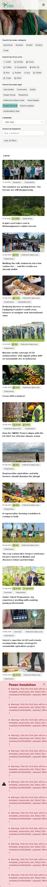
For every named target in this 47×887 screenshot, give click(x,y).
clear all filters (10, 141)
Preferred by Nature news (13, 100)
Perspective (23, 95)
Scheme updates (27, 106)
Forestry (39, 45)
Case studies (8, 89)
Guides (33, 89)
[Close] (44, 684)
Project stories (9, 106)
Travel (5, 50)
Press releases (33, 100)
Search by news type (12, 85)
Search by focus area (12, 57)
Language (7, 118)
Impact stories (9, 95)
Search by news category (14, 40)
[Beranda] (9, 5)
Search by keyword (11, 129)
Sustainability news (11, 111)
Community (22, 89)
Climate (29, 45)
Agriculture (8, 45)
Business (19, 45)
